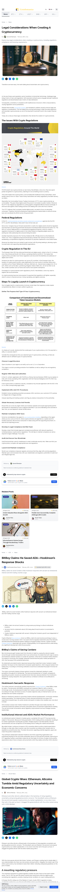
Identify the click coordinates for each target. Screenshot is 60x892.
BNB (37, 14)
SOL (53, 14)
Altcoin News (12, 773)
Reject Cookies (43, 887)
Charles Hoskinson (7, 643)
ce (5, 347)
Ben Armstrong (16, 638)
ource (4, 187)
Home (3, 22)
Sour (3, 347)
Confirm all (53, 887)
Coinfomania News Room (19, 748)
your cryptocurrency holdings (32, 417)
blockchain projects (20, 107)
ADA (9, 552)
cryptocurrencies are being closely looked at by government (25, 221)
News (6, 14)
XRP (45, 14)
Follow (54, 481)
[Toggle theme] (45, 9)
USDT (29, 14)
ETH (20, 14)
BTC (12, 14)
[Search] (56, 9)
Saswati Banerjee (17, 463)
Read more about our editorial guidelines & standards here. (18, 467)
